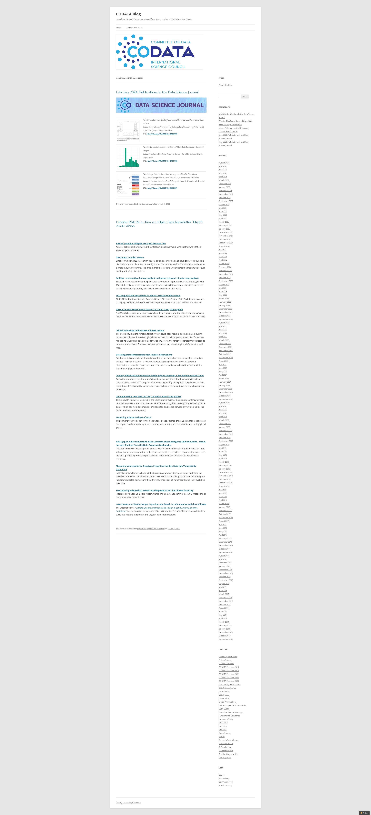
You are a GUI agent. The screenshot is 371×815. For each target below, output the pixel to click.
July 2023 (222, 288)
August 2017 (224, 521)
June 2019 (223, 451)
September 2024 (226, 242)
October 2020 (224, 395)
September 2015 (226, 580)
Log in (221, 775)
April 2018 (223, 500)
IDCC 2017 (223, 722)
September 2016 (226, 552)
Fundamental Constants (229, 715)
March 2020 (224, 420)
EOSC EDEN (224, 708)
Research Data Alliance (228, 740)
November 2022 (226, 312)
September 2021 (226, 357)
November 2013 (226, 632)
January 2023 (224, 305)
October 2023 (224, 277)
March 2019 (224, 462)
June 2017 (223, 528)
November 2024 (226, 235)
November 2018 (226, 475)
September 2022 (226, 319)
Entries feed (224, 778)
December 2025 (225, 190)
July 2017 (222, 524)
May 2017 (223, 531)
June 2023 (223, 291)
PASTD (221, 736)
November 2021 (226, 350)
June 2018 (223, 493)
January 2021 (224, 385)
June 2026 (223, 169)
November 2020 (226, 392)
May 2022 (223, 333)
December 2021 (225, 347)
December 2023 (225, 270)
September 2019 (226, 441)
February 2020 (225, 423)
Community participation (230, 684)
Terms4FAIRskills (226, 750)
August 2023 (224, 284)
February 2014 (225, 625)
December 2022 (225, 309)
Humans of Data (226, 719)
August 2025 (224, 204)
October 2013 (224, 635)
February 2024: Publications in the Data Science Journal (157, 92)
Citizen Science (225, 660)
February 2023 (225, 302)
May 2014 (223, 615)
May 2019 (223, 455)
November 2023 (226, 274)
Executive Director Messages (231, 712)
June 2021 (223, 368)
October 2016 (224, 548)
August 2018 (224, 486)
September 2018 (226, 482)
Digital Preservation (227, 702)
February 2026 (225, 183)
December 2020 (225, 389)
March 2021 (224, 378)
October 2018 (224, 479)
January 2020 (224, 427)
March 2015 (224, 594)
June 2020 (223, 409)
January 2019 (224, 468)
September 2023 (226, 281)
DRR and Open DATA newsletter (150, 528)
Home (118, 27)
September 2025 (226, 201)
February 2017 (225, 538)
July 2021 (222, 364)
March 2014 (224, 622)
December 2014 (225, 597)
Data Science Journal (146, 204)
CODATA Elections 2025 (229, 681)
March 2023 (224, 298)
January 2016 (224, 566)
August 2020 (224, 402)
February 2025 (225, 225)
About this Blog (134, 27)
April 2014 (223, 618)
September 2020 (226, 399)
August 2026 (224, 162)
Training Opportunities (228, 754)
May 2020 (223, 413)
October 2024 (224, 239)
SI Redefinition (225, 747)
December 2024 (225, 232)
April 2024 (223, 260)
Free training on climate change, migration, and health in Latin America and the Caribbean (161, 504)
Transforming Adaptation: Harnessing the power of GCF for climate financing (154, 490)
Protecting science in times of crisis (133, 417)
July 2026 (222, 166)
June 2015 (223, 590)
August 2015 (224, 583)
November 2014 (226, 601)
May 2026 (223, 173)
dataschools (224, 691)
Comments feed (226, 782)
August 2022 (224, 322)
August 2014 (224, 608)
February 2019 (225, 465)
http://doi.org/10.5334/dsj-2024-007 (162, 188)
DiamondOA (224, 698)
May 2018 (223, 496)
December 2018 (225, 472)
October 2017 (224, 514)
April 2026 (223, 176)
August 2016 (224, 555)
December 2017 (225, 510)
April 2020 (223, 416)
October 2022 (224, 315)
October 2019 (224, 437)
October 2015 (224, 576)
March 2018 (224, 503)
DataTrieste (224, 695)
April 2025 (223, 218)
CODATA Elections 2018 (229, 670)
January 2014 (224, 628)
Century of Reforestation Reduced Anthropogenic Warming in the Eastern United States (160, 375)
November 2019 (226, 434)
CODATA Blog (128, 14)
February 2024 (225, 267)
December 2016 (225, 542)
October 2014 (224, 604)
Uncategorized (225, 757)
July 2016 (222, 559)
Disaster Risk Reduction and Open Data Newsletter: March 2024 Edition (159, 224)
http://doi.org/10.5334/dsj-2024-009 (162, 134)
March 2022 (224, 340)
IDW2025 (223, 729)
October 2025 (224, 197)
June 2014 (223, 611)
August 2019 (224, 444)
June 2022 (223, 329)
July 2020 (222, 406)
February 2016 (225, 562)
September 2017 (226, 517)
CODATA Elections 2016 (229, 667)
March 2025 (224, 222)
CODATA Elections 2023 (229, 677)
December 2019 (225, 430)
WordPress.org (225, 785)
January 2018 (224, 507)
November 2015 (226, 573)
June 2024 (223, 253)
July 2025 (222, 208)
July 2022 (222, 326)
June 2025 (223, 211)
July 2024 (222, 249)
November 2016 (226, 545)
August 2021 (224, 361)
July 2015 (222, 587)
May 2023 (223, 295)
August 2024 (224, 246)
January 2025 (224, 229)
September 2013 (226, 639)
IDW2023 (223, 726)
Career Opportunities (228, 656)
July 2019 (222, 448)
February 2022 (225, 343)
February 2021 (225, 382)
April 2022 (223, 336)
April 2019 (223, 458)
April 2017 (223, 535)
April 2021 (223, 375)
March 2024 (224, 263)
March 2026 (224, 180)
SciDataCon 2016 (226, 743)
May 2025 (223, 215)
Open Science (224, 733)
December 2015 (225, 569)
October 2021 (224, 354)
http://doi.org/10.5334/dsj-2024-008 (162, 161)
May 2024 (223, 256)
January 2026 (224, 187)
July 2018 (222, 489)
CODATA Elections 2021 (229, 674)
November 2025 (226, 194)
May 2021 (223, 371)
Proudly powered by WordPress (128, 803)
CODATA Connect (226, 663)
